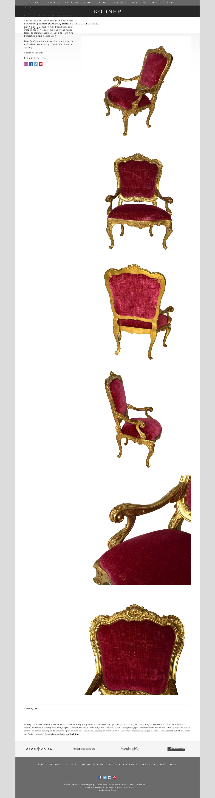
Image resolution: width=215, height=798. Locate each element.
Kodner (107, 11)
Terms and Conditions (69, 734)
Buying (85, 764)
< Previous (28, 709)
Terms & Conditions (153, 764)
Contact (174, 764)
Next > (36, 709)
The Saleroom (176, 749)
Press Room (130, 764)
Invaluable (130, 749)
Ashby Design (110, 790)
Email (26, 64)
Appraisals (113, 764)
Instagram (109, 777)
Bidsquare (38, 749)
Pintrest (40, 64)
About (42, 764)
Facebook (31, 64)
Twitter (36, 64)
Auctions (55, 764)
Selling (98, 764)
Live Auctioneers (84, 749)
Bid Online (71, 764)
